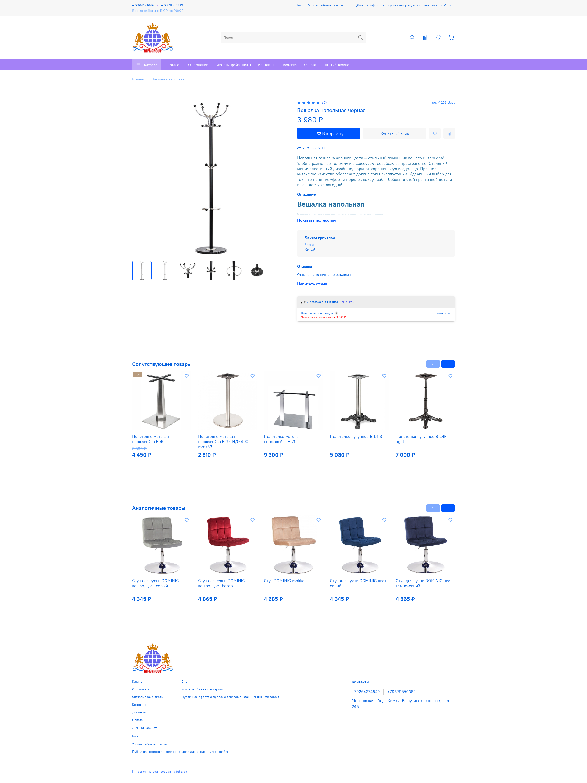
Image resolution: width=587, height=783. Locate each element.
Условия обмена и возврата (328, 5)
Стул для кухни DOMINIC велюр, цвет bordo (221, 583)
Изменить (346, 302)
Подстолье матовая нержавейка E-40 (150, 439)
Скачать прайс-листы (233, 64)
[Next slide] (282, 178)
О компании (198, 64)
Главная (138, 79)
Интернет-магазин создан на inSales (159, 771)
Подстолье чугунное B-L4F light (421, 439)
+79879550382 (172, 5)
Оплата (310, 64)
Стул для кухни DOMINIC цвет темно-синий (424, 583)
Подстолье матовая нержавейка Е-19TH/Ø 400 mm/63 (223, 441)
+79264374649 (143, 5)
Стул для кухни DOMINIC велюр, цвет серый (155, 583)
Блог (300, 5)
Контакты (266, 64)
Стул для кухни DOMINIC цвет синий (358, 583)
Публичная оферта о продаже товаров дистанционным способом (402, 5)
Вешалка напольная (169, 79)
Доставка (289, 64)
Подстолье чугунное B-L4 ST (357, 436)
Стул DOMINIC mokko (284, 580)
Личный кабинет (337, 64)
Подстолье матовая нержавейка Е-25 (282, 439)
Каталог (150, 64)
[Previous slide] (139, 178)
